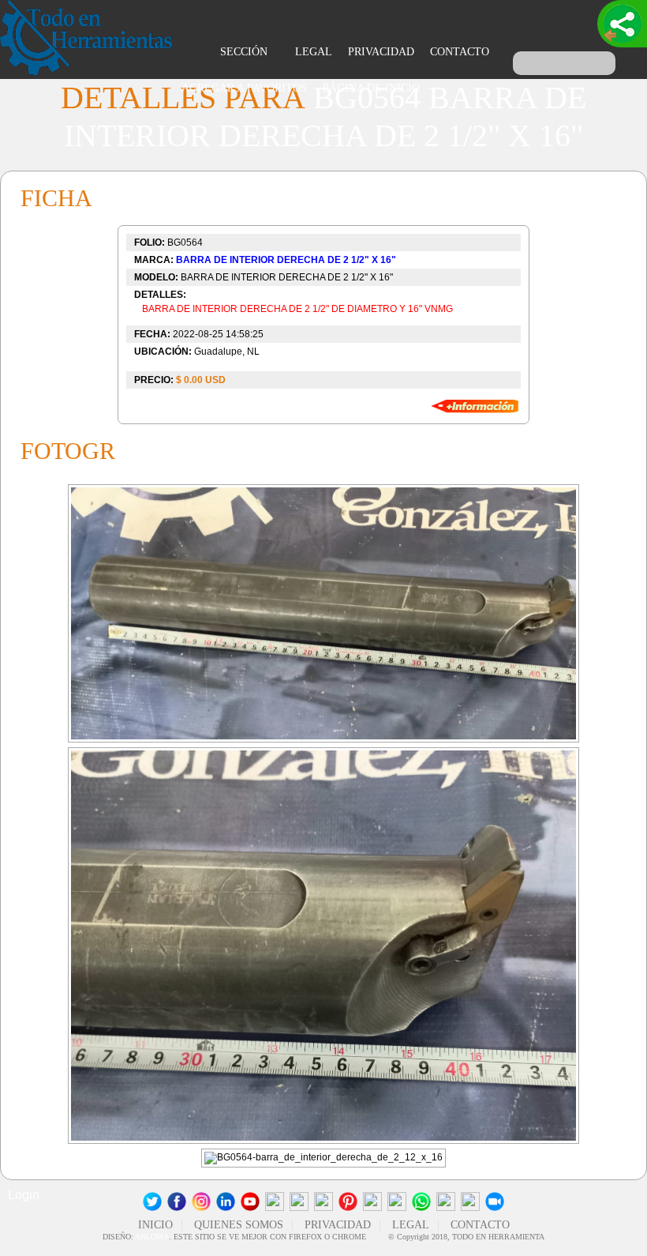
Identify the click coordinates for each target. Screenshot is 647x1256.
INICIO (155, 1225)
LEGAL (313, 52)
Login (23, 1194)
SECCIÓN (245, 52)
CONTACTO (459, 52)
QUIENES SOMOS (238, 1225)
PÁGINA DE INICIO (371, 88)
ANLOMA (152, 1236)
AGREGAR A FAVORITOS (244, 88)
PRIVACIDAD (381, 52)
